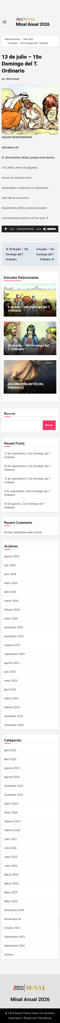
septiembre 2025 (14, 654)
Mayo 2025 (11, 892)
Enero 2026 (11, 812)
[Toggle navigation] (4, 22)
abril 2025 (10, 689)
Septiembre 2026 (14, 945)
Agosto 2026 (12, 777)
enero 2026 (11, 618)
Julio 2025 (10, 839)
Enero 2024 (11, 803)
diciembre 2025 (13, 627)
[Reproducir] (6, 229)
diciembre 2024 (13, 716)
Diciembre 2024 (13, 785)
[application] (30, 229)
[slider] (52, 229)
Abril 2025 (10, 750)
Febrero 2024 (12, 821)
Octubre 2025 (12, 928)
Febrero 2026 (12, 830)
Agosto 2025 (12, 768)
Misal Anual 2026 (33, 24)
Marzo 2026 (11, 883)
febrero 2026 (12, 609)
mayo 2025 (11, 680)
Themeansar (44, 1018)
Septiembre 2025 (14, 936)
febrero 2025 (12, 707)
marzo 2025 (11, 698)
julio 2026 (10, 565)
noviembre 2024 (14, 725)
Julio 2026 (10, 848)
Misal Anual (12, 79)
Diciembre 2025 (13, 794)
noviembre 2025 (14, 636)
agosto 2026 (11, 556)
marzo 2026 (11, 600)
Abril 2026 (10, 759)
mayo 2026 (11, 583)
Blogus (28, 1018)
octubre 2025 (12, 645)
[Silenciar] (44, 229)
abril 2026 (10, 591)
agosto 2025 (11, 663)
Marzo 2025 (11, 874)
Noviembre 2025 (14, 910)
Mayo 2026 (11, 901)
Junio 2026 (11, 865)
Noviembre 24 (12, 919)
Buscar (10, 413)
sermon (8, 954)
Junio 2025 (11, 857)
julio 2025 (10, 671)
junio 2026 (10, 574)
